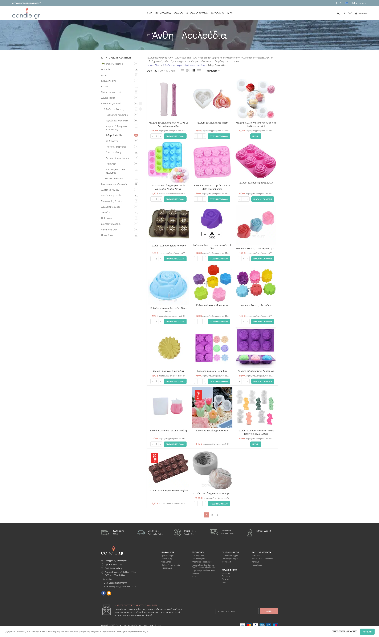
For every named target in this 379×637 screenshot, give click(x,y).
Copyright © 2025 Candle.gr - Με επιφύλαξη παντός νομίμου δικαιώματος (131, 625)
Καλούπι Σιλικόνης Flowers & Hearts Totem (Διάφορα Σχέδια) (256, 432)
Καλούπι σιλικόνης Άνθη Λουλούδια (256, 370)
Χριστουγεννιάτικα (111, 223)
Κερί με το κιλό (109, 80)
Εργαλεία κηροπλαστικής (114, 183)
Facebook (226, 576)
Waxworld (256, 555)
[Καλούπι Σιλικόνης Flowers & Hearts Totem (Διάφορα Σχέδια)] (256, 407)
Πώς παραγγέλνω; (199, 558)
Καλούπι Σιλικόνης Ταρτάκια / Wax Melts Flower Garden (212, 187)
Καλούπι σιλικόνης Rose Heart (212, 122)
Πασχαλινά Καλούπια (117, 114)
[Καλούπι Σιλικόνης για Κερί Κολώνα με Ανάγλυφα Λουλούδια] (168, 99)
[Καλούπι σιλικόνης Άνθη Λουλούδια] (256, 347)
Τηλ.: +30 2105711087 (113, 564)
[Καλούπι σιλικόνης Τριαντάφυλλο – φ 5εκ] (212, 223)
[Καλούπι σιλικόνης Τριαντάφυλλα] (256, 161)
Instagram (226, 573)
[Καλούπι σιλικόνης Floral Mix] (212, 347)
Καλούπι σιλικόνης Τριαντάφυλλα (256, 182)
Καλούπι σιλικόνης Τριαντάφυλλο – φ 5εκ (212, 246)
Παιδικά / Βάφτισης (116, 146)
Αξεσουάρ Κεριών (110, 189)
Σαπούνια (106, 212)
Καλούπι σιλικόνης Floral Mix (212, 370)
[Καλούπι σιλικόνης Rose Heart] (212, 99)
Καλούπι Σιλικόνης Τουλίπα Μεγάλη (168, 430)
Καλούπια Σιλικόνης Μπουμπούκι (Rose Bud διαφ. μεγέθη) (256, 124)
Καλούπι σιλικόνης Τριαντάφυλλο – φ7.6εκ (168, 309)
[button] (175, 136)
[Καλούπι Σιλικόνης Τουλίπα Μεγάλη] (168, 407)
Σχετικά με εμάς (168, 555)
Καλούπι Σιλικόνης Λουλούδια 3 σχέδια (168, 490)
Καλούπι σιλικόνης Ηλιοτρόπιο (256, 305)
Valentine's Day (109, 229)
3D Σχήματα (112, 140)
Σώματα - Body (113, 152)
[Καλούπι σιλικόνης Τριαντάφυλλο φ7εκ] (256, 225)
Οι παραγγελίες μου (230, 558)
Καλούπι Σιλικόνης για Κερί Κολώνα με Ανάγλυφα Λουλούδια (168, 124)
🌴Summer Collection (112, 63)
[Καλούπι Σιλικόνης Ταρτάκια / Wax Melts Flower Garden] (212, 162)
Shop (157, 65)
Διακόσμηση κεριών (111, 195)
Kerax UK (255, 561)
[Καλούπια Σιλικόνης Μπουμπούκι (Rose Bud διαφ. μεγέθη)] (256, 99)
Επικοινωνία (167, 568)
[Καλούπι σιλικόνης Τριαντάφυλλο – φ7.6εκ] (168, 285)
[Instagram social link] (340, 3)
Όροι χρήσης (167, 561)
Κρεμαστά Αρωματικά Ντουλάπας (117, 128)
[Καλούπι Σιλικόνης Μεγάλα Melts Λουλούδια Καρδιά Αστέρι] (168, 162)
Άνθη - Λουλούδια (114, 135)
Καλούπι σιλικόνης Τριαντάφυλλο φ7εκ (256, 248)
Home (149, 65)
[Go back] (148, 35)
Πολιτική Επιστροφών (171, 564)
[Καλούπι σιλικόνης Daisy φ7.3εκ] (168, 347)
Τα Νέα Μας (167, 558)
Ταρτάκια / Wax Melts (117, 120)
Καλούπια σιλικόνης (113, 109)
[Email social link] (109, 593)
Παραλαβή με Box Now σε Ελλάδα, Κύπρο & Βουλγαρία (203, 565)
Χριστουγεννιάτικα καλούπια (115, 171)
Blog (223, 582)
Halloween (111, 163)
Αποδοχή (367, 631)
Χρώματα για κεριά (111, 92)
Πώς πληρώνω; (198, 555)
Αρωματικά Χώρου (110, 206)
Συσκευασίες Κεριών (111, 201)
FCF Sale (105, 69)
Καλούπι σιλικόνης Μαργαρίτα (212, 305)
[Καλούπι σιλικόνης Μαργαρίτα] (212, 283)
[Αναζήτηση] (344, 13)
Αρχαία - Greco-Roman (117, 157)
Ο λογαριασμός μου (230, 555)
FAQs (194, 576)
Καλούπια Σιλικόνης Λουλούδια (212, 430)
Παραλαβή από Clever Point (203, 570)
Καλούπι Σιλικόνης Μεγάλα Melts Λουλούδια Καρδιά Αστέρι (168, 187)
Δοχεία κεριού (108, 97)
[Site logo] (26, 12)
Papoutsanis (257, 564)
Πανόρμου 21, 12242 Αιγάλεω (116, 560)
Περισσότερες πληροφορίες (344, 631)
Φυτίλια (105, 86)
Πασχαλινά (107, 235)
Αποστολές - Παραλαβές (202, 561)
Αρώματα (106, 75)
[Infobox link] (112, 532)
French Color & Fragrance (262, 558)
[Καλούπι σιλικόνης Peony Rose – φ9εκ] (212, 470)
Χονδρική (195, 573)
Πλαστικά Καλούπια (113, 178)
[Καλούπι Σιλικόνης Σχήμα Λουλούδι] (168, 224)
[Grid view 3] (193, 71)
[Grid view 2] (188, 71)
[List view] (182, 71)
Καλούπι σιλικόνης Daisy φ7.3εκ (168, 370)
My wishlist (226, 561)
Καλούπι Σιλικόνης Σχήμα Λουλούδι (168, 245)
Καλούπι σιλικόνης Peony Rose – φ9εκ (212, 493)
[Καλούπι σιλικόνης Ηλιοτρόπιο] (256, 283)
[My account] (338, 13)
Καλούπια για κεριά (111, 103)
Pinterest (225, 579)
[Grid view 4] (199, 71)
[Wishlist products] (350, 13)
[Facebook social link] (336, 3)
